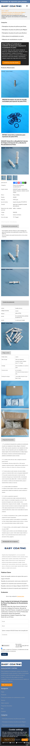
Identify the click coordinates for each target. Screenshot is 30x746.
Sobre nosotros (5, 703)
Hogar (2, 691)
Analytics (13, 742)
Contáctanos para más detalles (11, 62)
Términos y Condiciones (10, 651)
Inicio (3, 10)
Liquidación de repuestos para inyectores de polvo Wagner (15, 583)
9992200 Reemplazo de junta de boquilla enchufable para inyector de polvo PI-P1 (14, 100)
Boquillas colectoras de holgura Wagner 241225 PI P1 (14, 586)
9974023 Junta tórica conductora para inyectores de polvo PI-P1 (13, 135)
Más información (6, 685)
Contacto (3, 711)
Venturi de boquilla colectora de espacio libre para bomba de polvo (15, 576)
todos (6, 10)
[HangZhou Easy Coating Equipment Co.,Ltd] (11, 6)
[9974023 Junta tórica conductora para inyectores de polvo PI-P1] (15, 119)
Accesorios (6, 645)
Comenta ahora (20, 596)
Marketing (27, 742)
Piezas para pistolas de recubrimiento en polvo (13, 697)
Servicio (3, 700)
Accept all (24, 739)
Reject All (7, 739)
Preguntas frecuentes (6, 705)
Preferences (20, 742)
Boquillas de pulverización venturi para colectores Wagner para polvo (15, 581)
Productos (3, 694)
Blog (2, 708)
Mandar (4, 654)
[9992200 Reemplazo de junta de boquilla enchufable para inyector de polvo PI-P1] (15, 84)
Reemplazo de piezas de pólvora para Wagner (13, 12)
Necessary (6, 742)
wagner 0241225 (5, 578)
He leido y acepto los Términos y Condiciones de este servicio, (14, 650)
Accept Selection (16, 739)
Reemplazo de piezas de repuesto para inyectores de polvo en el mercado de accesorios (15, 588)
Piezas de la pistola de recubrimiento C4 (12, 14)
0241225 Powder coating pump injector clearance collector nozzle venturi (21, 191)
